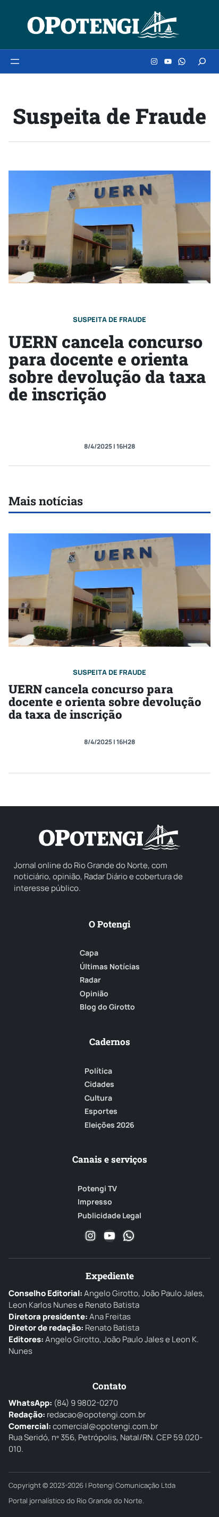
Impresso (95, 1202)
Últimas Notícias (110, 966)
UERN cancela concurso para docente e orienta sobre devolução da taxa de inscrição (107, 368)
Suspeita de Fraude (109, 319)
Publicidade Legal (109, 1215)
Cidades (99, 1084)
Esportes (101, 1111)
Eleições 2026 (109, 1125)
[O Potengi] (103, 24)
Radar (90, 980)
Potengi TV (97, 1188)
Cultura (98, 1098)
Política (98, 1071)
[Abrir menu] (15, 61)
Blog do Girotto (107, 1007)
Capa (89, 953)
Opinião (94, 993)
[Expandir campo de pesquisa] (201, 61)
